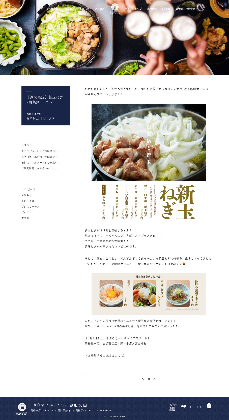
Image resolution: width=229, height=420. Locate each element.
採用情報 (152, 9)
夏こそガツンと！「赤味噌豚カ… (40, 151)
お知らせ (85, 9)
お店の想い (53, 9)
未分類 (25, 218)
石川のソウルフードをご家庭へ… (40, 162)
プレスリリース (30, 206)
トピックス (47, 118)
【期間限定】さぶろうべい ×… (39, 168)
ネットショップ (133, 9)
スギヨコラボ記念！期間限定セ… (40, 157)
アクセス (100, 9)
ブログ (25, 212)
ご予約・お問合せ (185, 9)
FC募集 (166, 9)
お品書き (69, 9)
